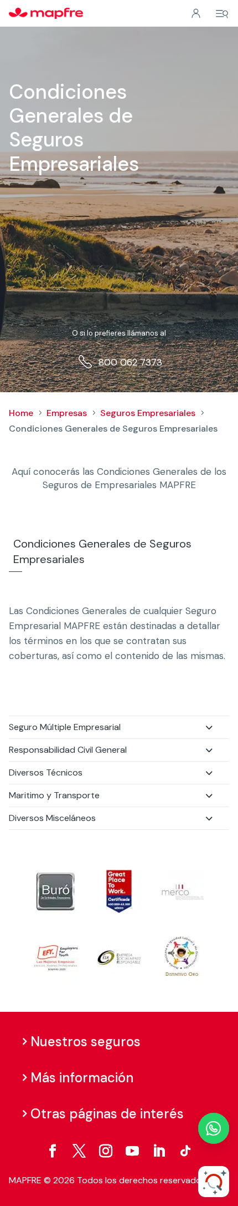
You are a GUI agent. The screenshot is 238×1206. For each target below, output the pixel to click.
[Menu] (222, 14)
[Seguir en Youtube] (132, 1151)
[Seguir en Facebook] (52, 1151)
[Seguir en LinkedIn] (158, 1151)
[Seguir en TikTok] (185, 1151)
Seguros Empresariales (147, 413)
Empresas (66, 413)
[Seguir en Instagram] (105, 1151)
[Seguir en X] (79, 1151)
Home (21, 413)
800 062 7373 (130, 362)
